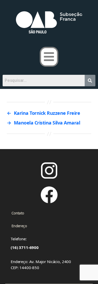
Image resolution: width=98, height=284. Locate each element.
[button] (49, 57)
